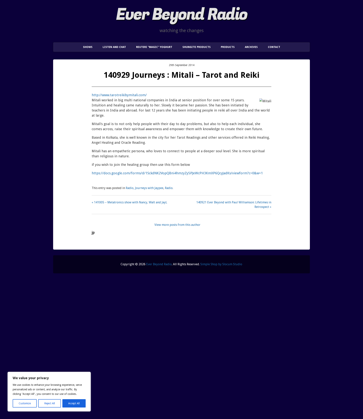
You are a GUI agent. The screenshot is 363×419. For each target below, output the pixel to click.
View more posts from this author (177, 225)
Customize (25, 403)
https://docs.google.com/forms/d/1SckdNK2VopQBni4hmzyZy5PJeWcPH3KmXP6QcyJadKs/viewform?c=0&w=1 (177, 173)
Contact (274, 46)
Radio (169, 188)
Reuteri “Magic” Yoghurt (154, 46)
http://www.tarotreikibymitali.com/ (119, 95)
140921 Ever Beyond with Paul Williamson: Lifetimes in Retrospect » (233, 205)
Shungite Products (196, 46)
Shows (87, 46)
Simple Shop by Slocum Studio (221, 264)
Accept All (74, 403)
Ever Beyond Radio (181, 14)
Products (228, 46)
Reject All (49, 403)
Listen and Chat (114, 46)
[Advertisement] (162, 349)
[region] (49, 391)
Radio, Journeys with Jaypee (144, 188)
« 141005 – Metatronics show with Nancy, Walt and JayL (129, 202)
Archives (251, 46)
